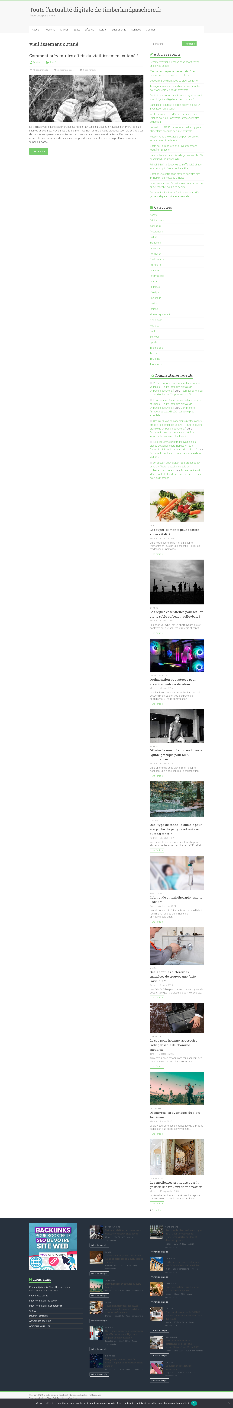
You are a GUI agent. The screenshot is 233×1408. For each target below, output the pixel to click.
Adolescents (157, 220)
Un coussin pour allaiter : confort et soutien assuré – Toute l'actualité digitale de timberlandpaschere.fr (175, 466)
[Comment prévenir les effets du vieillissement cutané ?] (86, 76)
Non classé (156, 320)
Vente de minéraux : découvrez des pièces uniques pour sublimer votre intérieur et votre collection (174, 118)
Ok (194, 1403)
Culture (153, 237)
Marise (37, 62)
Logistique (155, 297)
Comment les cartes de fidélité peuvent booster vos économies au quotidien (184, 1315)
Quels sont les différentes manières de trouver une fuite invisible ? (173, 976)
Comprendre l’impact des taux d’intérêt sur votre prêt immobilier (172, 411)
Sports (153, 342)
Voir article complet (99, 1245)
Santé (77, 29)
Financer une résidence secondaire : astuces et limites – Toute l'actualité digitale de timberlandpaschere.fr (176, 404)
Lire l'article (157, 554)
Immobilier (156, 264)
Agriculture (156, 226)
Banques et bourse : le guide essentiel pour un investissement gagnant (124, 1362)
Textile (153, 353)
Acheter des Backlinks (40, 1321)
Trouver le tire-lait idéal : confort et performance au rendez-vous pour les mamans (175, 474)
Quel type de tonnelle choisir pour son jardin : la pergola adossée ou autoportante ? (176, 829)
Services (136, 29)
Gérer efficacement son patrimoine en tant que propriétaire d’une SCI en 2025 (182, 1344)
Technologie (156, 347)
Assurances (156, 231)
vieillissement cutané (65, 70)
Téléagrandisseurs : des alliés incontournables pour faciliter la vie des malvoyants (123, 1309)
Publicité (154, 325)
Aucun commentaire (134, 1290)
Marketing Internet (160, 314)
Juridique (155, 286)
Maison (64, 29)
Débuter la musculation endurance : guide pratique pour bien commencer (176, 754)
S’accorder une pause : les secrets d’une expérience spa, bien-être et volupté (124, 1259)
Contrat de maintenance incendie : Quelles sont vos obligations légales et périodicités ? (124, 1334)
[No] (229, 1403)
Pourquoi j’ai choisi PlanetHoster (45, 1287)
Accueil (36, 29)
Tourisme (50, 29)
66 (157, 1210)
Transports (156, 364)
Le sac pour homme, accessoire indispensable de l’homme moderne (173, 1044)
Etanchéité (156, 242)
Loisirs (103, 29)
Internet (154, 281)
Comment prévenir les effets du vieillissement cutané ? (83, 55)
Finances (155, 248)
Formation (155, 253)
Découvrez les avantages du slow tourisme (174, 80)
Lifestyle (89, 29)
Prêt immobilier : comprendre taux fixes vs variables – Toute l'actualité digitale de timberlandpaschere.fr (175, 387)
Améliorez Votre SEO (39, 1326)
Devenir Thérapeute (38, 1316)
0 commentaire (89, 70)
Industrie (154, 270)
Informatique (157, 275)
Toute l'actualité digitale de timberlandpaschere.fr (95, 9)
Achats (154, 214)
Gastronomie (119, 29)
